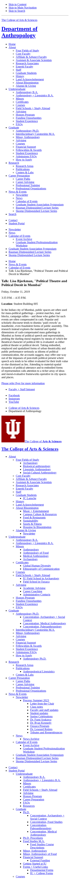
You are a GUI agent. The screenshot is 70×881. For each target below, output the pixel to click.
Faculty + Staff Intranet (22, 389)
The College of (43, 441)
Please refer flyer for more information (23, 383)
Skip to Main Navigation (23, 7)
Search (12, 214)
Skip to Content (17, 4)
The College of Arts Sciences (19, 20)
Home (12, 44)
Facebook (14, 395)
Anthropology (19, 31)
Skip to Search (17, 10)
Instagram (14, 398)
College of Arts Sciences (24, 407)
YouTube (14, 401)
